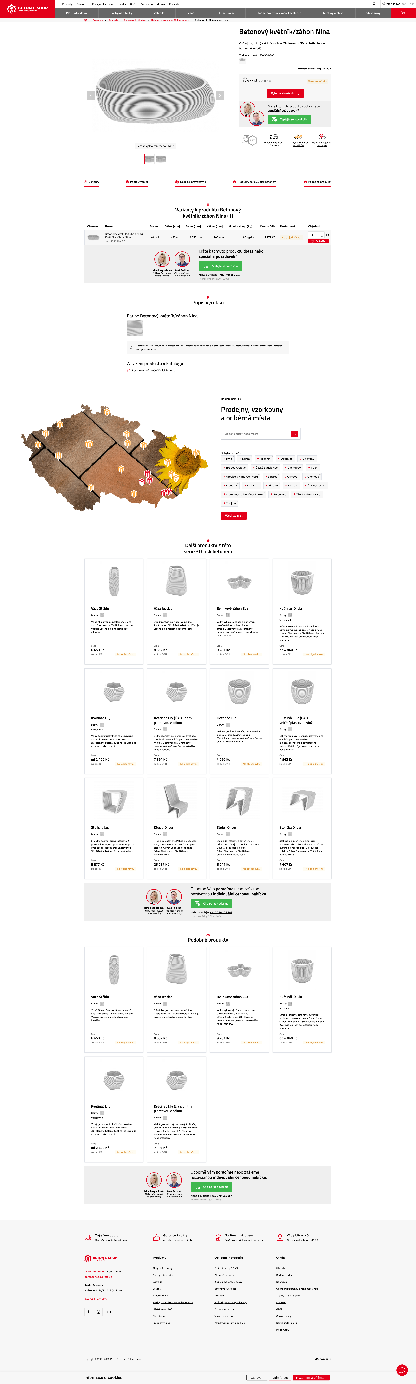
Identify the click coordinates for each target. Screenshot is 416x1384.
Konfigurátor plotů (286, 1322)
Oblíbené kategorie (228, 1257)
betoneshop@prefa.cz (98, 1276)
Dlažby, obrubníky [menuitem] (121, 13)
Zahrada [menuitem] (159, 13)
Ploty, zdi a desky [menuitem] (77, 13)
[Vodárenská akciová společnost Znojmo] (134, 494)
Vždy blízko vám (299, 1235)
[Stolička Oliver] (302, 828)
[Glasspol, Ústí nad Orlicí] (143, 445)
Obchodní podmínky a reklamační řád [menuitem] (297, 1288)
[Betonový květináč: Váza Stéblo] (114, 611)
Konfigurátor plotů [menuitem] (102, 4)
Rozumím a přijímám (311, 1378)
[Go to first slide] (220, 95)
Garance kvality (175, 1235)
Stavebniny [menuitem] (373, 13)
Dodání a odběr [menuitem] (284, 1275)
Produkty (159, 1257)
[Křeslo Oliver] (176, 828)
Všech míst (233, 515)
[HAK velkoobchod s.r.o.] (127, 444)
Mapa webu (282, 1329)
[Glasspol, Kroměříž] (171, 474)
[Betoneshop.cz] (27, 9)
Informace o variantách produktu (313, 68)
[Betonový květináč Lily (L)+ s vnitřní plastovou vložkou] (176, 721)
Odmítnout (280, 1378)
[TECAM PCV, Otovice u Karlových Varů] (45, 434)
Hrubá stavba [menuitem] (226, 13)
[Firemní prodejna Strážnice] (169, 492)
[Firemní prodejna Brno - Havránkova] (149, 481)
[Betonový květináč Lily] (114, 721)
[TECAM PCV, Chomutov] (60, 425)
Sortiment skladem (239, 1235)
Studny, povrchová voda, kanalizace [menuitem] (279, 13)
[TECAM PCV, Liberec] (107, 412)
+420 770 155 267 (229, 274)
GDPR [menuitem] (279, 1309)
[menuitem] (226, 1268)
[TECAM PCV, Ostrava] (195, 453)
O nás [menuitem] (133, 4)
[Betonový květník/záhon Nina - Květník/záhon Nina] (155, 95)
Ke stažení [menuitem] (281, 1281)
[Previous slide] (91, 95)
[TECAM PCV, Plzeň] (58, 456)
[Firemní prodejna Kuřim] (147, 474)
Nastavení (257, 1378)
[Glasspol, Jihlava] (121, 469)
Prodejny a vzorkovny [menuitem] (153, 4)
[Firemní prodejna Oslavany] (142, 482)
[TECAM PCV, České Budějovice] (91, 488)
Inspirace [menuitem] (82, 4)
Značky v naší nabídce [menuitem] (288, 1295)
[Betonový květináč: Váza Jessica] (176, 611)
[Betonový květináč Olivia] (302, 611)
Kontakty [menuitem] (174, 4)
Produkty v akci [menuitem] (161, 1322)
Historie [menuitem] (280, 1268)
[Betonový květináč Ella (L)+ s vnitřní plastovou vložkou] (302, 721)
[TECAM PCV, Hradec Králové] (127, 434)
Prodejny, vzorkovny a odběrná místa (252, 413)
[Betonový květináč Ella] (239, 721)
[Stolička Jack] (114, 828)
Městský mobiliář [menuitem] (333, 13)
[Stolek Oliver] (239, 828)
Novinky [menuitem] (121, 4)
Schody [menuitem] (191, 13)
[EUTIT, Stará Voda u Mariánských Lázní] (38, 445)
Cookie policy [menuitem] (283, 1316)
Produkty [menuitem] (67, 4)
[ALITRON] (176, 478)
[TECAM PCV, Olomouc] (167, 463)
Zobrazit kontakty (95, 1298)
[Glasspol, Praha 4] (90, 444)
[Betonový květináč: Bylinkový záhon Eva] (239, 611)
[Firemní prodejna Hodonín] (164, 493)
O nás (280, 1257)
